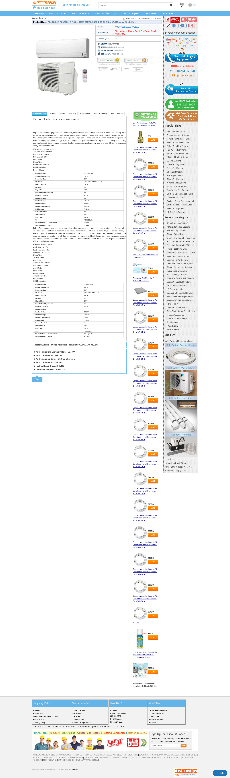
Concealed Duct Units (176, 198)
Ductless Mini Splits (57, 13)
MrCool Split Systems (176, 212)
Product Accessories (175, 315)
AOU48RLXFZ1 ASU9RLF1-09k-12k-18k (124, 758)
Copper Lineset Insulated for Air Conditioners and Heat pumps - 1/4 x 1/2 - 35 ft (145, 230)
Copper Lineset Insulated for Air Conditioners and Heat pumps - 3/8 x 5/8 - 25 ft (145, 302)
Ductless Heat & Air (156, 713)
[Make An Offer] (135, 65)
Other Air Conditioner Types (106, 13)
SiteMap (75, 769)
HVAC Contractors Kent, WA (49, 362)
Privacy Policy (38, 713)
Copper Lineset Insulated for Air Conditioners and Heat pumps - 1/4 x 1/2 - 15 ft (145, 464)
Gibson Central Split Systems (179, 282)
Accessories (168, 13)
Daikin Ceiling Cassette (177, 271)
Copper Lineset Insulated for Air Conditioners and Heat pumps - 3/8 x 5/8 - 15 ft (145, 544)
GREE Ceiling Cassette (176, 286)
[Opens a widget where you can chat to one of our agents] (220, 773)
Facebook (34, 775)
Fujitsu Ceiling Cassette (177, 275)
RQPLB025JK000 (189, 758)
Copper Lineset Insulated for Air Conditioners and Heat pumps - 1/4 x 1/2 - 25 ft (145, 329)
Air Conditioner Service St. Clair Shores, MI (56, 359)
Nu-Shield (136, 623)
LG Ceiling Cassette (175, 289)
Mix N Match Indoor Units (178, 154)
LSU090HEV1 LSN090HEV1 (69, 760)
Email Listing (145, 18)
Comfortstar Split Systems (178, 190)
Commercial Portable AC (177, 308)
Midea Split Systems (175, 209)
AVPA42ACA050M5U (89, 760)
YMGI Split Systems (175, 176)
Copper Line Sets (78, 710)
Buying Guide (154, 716)
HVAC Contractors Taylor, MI (49, 355)
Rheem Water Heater (176, 234)
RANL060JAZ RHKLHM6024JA (71, 758)
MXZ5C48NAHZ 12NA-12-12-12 (45, 755)
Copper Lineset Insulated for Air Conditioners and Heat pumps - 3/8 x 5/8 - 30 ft (145, 571)
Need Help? (39, 13)
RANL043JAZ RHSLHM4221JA (45, 758)
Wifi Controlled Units (176, 132)
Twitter (38, 775)
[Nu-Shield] (140, 639)
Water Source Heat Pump (178, 256)
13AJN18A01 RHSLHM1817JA (151, 755)
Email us (113, 710)
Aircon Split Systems (175, 179)
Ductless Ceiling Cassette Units (180, 194)
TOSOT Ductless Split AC (177, 223)
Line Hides (76, 716)
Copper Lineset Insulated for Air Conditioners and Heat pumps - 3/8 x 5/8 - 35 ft (145, 203)
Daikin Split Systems (175, 165)
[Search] (171, 5)
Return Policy (38, 719)
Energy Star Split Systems (178, 135)
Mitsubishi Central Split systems (180, 297)
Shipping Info (85, 113)
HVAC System (172, 326)
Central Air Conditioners (158, 710)
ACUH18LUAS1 (65, 755)
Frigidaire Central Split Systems (180, 278)
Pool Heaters (172, 322)
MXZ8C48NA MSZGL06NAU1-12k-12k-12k (109, 755)
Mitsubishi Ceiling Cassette (178, 227)
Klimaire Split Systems (176, 183)
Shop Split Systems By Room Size (181, 238)
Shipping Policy (39, 723)
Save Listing (130, 18)
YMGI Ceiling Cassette (176, 231)
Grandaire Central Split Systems (180, 293)
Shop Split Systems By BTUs (178, 245)
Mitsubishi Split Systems (177, 157)
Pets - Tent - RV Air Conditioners (181, 311)
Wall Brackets (77, 713)
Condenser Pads (78, 719)
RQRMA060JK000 (174, 758)
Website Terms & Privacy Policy (45, 716)
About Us (36, 710)
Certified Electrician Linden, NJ (50, 369)
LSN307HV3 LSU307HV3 (82, 755)
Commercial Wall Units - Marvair (181, 253)
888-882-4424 (115, 716)
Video (62, 113)
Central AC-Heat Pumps (177, 319)
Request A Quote (116, 722)
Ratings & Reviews (156, 719)
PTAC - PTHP (172, 304)
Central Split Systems (80, 13)
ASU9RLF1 (37, 760)
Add (153, 140)
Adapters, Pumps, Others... (82, 723)
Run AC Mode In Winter (177, 150)
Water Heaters (151, 13)
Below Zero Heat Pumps (177, 146)
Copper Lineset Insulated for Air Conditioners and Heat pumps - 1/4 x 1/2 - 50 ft (145, 518)
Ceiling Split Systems (131, 13)
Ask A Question (117, 113)
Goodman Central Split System (180, 264)
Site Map (152, 723)
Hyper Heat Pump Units (177, 249)
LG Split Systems (174, 161)
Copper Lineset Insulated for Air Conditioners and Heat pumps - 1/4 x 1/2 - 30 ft (145, 491)
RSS (51, 775)
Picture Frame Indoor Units (178, 139)
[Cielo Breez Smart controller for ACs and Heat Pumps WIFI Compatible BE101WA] (140, 670)
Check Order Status (118, 713)
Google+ (43, 775)
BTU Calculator (116, 719)
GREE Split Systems (175, 172)
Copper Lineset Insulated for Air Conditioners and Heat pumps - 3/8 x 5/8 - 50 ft (145, 598)
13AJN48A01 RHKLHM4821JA (96, 758)
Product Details (39, 113)
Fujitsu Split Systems (175, 168)
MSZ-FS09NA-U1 (50, 760)
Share (159, 18)
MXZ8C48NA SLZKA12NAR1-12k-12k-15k (180, 755)
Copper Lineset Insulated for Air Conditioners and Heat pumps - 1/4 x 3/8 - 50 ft (145, 437)
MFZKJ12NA (133, 755)
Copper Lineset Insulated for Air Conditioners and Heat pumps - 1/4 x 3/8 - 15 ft (145, 383)
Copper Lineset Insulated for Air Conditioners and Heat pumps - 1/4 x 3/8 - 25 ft (145, 356)
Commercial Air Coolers (177, 260)
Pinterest (47, 775)
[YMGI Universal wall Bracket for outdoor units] (140, 269)
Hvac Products (173, 330)
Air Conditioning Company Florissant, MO (55, 352)
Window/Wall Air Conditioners (180, 300)
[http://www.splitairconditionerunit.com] (181, 400)
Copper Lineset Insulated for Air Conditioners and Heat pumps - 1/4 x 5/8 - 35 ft (145, 176)
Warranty (72, 113)
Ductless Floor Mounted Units (179, 205)
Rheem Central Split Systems (179, 267)
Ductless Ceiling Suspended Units (181, 201)
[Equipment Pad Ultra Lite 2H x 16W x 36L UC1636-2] (140, 290)
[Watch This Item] (108, 65)
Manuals (53, 113)
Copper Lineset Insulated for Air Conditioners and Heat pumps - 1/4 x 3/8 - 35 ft (145, 149)
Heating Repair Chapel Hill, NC (50, 366)
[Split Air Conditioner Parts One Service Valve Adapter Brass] (140, 138)
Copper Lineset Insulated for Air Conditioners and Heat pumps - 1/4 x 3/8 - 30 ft (145, 410)
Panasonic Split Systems (177, 187)
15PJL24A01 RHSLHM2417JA (153, 758)
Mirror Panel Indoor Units (178, 143)
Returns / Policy (100, 113)
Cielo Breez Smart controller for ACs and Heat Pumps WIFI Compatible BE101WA (145, 654)
